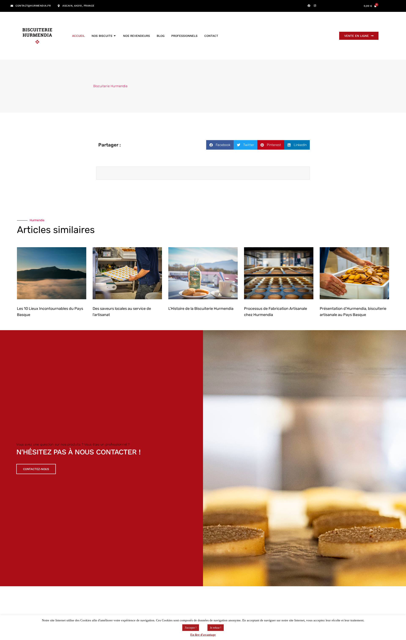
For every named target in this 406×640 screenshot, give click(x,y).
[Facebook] (308, 5)
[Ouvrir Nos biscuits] (114, 35)
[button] (220, 145)
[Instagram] (315, 5)
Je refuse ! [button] (215, 627)
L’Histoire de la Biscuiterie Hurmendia (200, 308)
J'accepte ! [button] (190, 627)
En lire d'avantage (203, 634)
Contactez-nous (36, 469)
